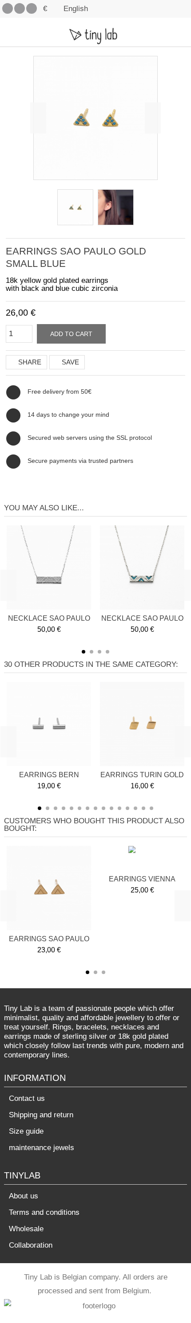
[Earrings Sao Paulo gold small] (49, 888)
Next (153, 117)
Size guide (26, 1131)
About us (23, 1196)
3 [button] (99, 652)
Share (28, 362)
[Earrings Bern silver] (49, 724)
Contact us (27, 1098)
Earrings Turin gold (142, 775)
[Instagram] (31, 8)
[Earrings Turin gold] (142, 724)
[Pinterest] (19, 8)
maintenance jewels (41, 1147)
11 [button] (119, 808)
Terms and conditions (44, 1212)
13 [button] (135, 808)
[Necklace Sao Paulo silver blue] (142, 567)
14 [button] (143, 808)
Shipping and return (41, 1115)
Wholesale (26, 1229)
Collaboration (30, 1245)
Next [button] (183, 585)
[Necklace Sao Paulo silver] (49, 567)
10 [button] (111, 808)
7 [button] (87, 808)
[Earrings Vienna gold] (142, 859)
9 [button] (103, 808)
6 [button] (79, 808)
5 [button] (71, 808)
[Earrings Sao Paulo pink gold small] (75, 207)
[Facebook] (7, 8)
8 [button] (95, 808)
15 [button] (151, 808)
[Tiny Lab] (95, 35)
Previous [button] (8, 585)
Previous (38, 117)
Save (69, 362)
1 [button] (83, 652)
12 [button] (127, 808)
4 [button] (107, 652)
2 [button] (91, 652)
